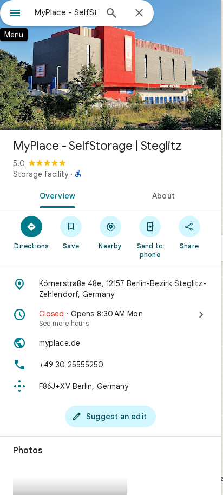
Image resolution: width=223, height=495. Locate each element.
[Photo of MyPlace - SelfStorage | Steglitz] (110, 65)
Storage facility (40, 174)
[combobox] (65, 12)
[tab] (55, 195)
